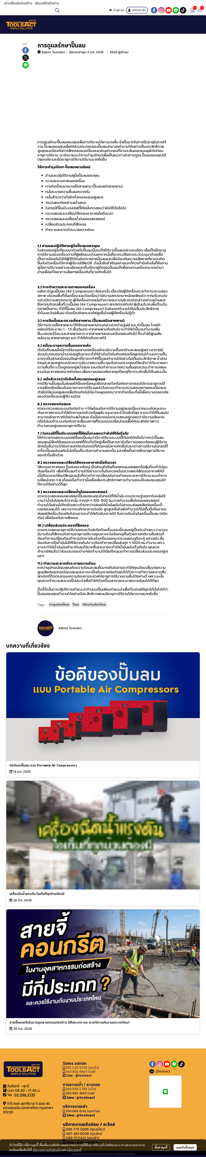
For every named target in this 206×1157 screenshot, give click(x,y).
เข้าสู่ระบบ (118, 10)
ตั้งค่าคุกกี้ (161, 1147)
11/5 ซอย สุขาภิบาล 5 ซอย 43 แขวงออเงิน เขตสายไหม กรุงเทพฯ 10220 (28, 1108)
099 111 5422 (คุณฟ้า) (82, 1138)
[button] (79, 10)
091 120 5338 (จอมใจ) (82, 1068)
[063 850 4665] (64, 1075)
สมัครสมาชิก (139, 10)
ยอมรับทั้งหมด (185, 1147)
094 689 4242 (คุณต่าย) (83, 1111)
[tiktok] (183, 10)
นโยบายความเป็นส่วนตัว (47, 1150)
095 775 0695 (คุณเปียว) (85, 1129)
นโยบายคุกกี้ (74, 1150)
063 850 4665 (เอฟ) (80, 1072)
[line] (176, 10)
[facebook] (154, 10)
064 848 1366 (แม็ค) (81, 1089)
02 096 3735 (24, 1095)
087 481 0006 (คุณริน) (84, 1133)
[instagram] (161, 10)
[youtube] (168, 10)
